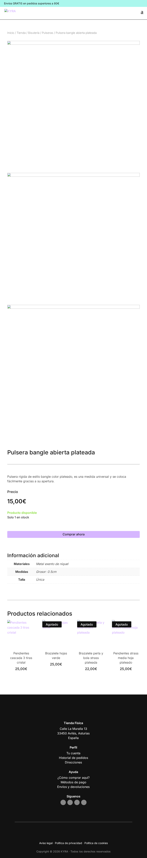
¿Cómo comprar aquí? (73, 777)
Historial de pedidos (73, 758)
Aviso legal (46, 843)
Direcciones (73, 762)
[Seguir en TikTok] (77, 802)
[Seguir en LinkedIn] (84, 802)
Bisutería (33, 33)
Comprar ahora (74, 534)
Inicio (10, 33)
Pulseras (47, 33)
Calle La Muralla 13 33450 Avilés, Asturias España (73, 733)
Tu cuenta (73, 753)
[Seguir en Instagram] (63, 802)
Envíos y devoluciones (73, 787)
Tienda (21, 33)
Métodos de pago (73, 782)
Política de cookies (96, 843)
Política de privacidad (68, 843)
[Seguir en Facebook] (70, 802)
